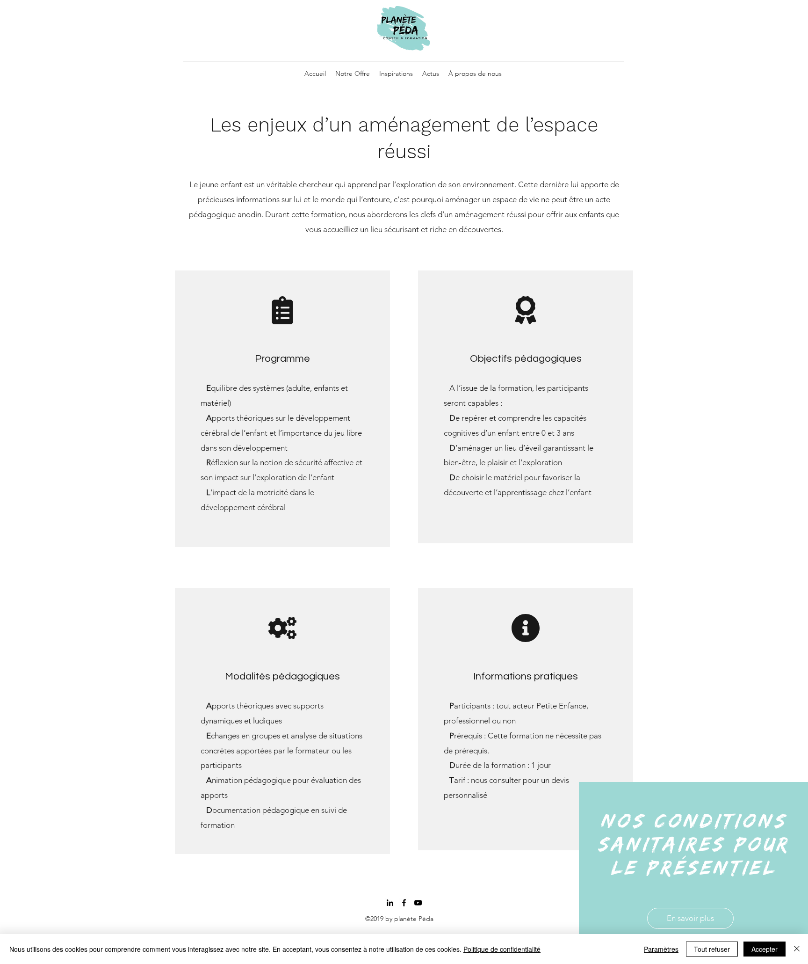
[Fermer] (796, 949)
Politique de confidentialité (502, 949)
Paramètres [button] (661, 949)
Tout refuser (712, 949)
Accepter (764, 949)
